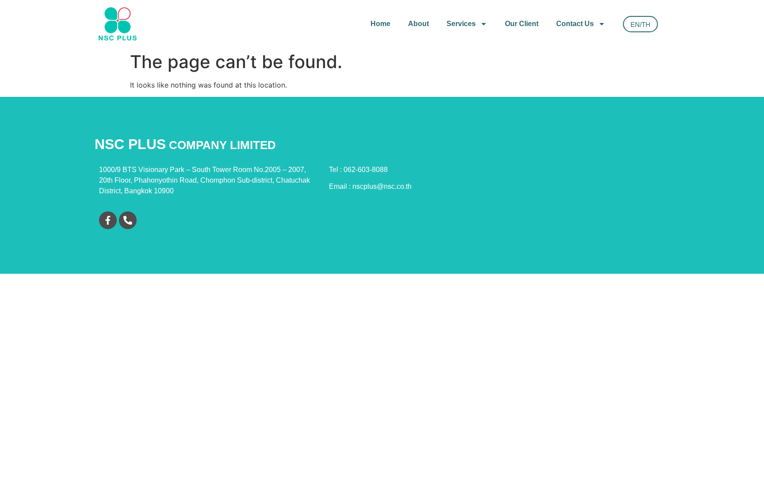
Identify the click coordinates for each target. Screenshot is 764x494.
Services (461, 23)
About (418, 23)
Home (380, 23)
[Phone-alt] (128, 220)
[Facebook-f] (108, 220)
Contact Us (575, 23)
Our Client (522, 23)
